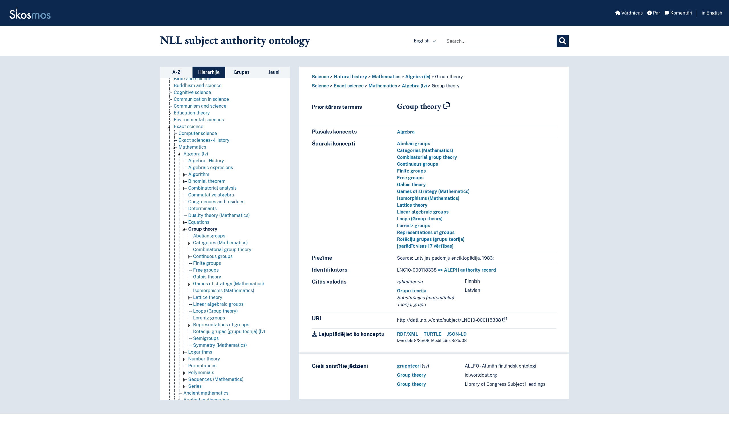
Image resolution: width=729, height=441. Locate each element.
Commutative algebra (211, 195)
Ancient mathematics (205, 393)
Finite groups (207, 263)
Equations (198, 222)
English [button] (422, 41)
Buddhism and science (198, 85)
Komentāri (680, 13)
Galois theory (207, 277)
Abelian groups (209, 236)
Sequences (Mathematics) (215, 379)
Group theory (202, 229)
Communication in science (201, 99)
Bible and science (192, 78)
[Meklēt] (562, 41)
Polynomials (201, 372)
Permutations (202, 365)
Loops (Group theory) (215, 311)
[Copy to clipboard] (446, 106)
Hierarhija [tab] (209, 72)
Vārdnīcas (631, 13)
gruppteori (409, 366)
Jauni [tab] (274, 72)
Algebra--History (206, 160)
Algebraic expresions (210, 167)
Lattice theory (207, 297)
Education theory (192, 113)
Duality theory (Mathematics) (219, 215)
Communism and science (200, 106)
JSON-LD (457, 334)
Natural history (350, 76)
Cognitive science (192, 92)
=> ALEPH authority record (467, 270)
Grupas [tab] (241, 72)
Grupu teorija (411, 291)
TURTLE (432, 334)
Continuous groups (213, 256)
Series (195, 386)
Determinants (202, 208)
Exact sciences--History (204, 140)
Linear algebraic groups (218, 304)
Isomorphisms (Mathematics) (223, 290)
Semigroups (206, 338)
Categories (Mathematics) (220, 242)
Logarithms (200, 352)
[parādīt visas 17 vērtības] (425, 246)
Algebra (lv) (195, 154)
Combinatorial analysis (212, 188)
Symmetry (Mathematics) (220, 345)
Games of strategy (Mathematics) (228, 283)
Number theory (204, 359)
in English (712, 13)
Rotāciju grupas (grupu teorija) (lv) (229, 331)
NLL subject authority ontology (235, 39)
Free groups (206, 270)
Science (320, 76)
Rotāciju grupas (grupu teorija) (430, 239)
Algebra (406, 132)
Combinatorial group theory (222, 249)
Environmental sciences (199, 119)
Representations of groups (221, 324)
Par (656, 13)
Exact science (188, 126)
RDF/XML (407, 334)
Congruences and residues (216, 201)
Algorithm (198, 174)
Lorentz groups (209, 318)
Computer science (198, 133)
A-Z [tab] (176, 72)
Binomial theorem (207, 181)
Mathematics (192, 147)
